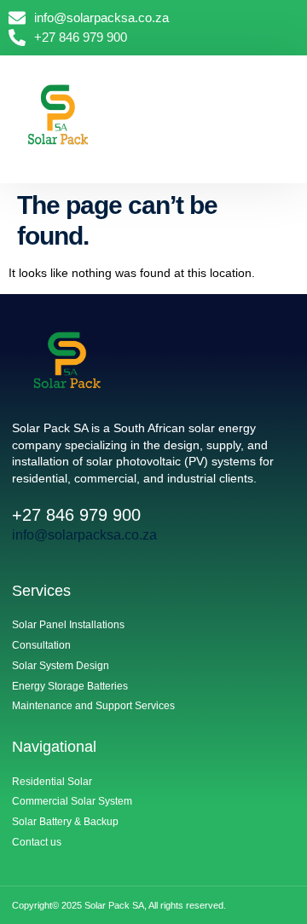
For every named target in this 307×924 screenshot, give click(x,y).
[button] (285, 115)
